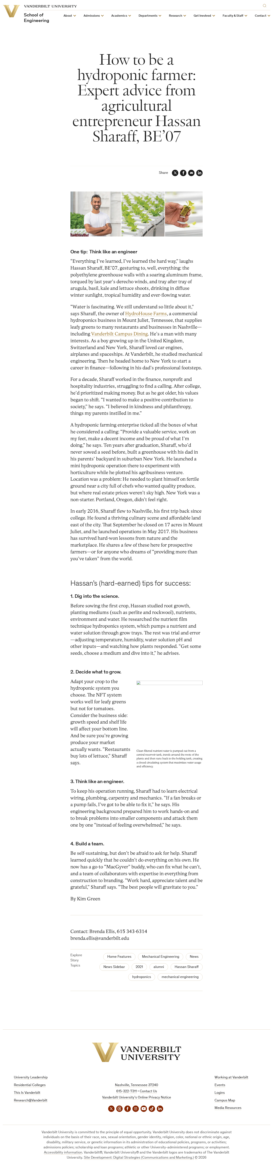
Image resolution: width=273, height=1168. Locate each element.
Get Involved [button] (202, 15)
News (194, 957)
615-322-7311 (126, 1091)
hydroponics (141, 977)
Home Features (119, 957)
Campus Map (225, 1101)
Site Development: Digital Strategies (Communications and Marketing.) (139, 1158)
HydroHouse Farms (146, 313)
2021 (139, 967)
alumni (159, 967)
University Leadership (31, 1077)
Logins (220, 1093)
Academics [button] (119, 15)
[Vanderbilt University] (136, 1052)
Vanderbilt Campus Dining (119, 334)
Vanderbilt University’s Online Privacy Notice (136, 1098)
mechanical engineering (180, 977)
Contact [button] (260, 15)
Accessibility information (63, 1153)
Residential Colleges (30, 1085)
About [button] (68, 15)
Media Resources (228, 1108)
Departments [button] (148, 15)
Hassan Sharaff (187, 967)
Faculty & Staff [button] (233, 15)
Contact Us (148, 1091)
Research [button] (175, 15)
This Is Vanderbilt (27, 1093)
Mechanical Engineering (160, 957)
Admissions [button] (92, 15)
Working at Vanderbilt (231, 1077)
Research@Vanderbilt (30, 1101)
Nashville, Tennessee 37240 (136, 1085)
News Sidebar (114, 967)
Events (220, 1085)
